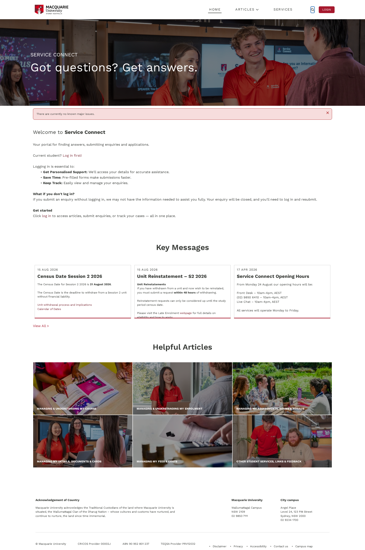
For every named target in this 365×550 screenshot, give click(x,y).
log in (46, 216)
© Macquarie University (50, 543)
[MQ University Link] (56, 482)
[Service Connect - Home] (51, 9)
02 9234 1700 (289, 519)
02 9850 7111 (240, 515)
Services (283, 9)
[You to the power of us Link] (299, 480)
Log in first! (72, 155)
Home (215, 9)
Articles (244, 9)
